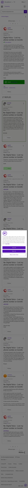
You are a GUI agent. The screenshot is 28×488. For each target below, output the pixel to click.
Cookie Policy (7, 243)
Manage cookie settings (14, 254)
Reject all (14, 251)
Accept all (14, 247)
